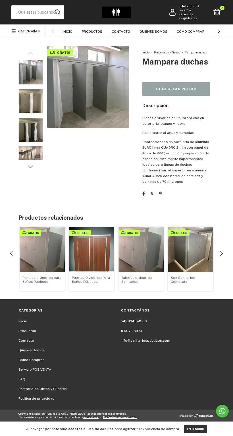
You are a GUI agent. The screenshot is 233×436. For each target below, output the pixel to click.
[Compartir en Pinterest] (160, 193)
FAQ (21, 379)
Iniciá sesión (189, 8)
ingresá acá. (91, 417)
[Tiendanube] (197, 416)
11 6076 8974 (131, 331)
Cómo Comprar (191, 32)
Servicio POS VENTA (34, 369)
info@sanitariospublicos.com (145, 340)
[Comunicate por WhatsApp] (222, 411)
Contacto (121, 32)
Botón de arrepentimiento (120, 417)
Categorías (29, 31)
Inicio (67, 32)
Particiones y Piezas (167, 52)
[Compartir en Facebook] (143, 193)
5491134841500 (134, 321)
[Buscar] (57, 12)
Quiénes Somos (153, 32)
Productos (92, 32)
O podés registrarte (188, 16)
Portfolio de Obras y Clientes (42, 389)
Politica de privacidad (36, 398)
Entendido (195, 429)
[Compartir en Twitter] (152, 193)
